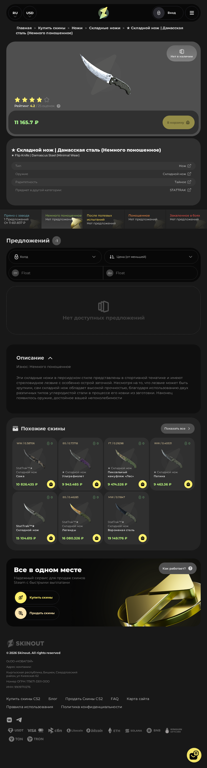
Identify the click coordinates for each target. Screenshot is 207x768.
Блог (52, 698)
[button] (194, 755)
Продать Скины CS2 (84, 698)
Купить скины (41, 597)
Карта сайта (138, 698)
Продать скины (42, 613)
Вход (172, 13)
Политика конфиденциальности (91, 707)
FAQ (115, 698)
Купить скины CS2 (23, 698)
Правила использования (29, 707)
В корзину (175, 122)
